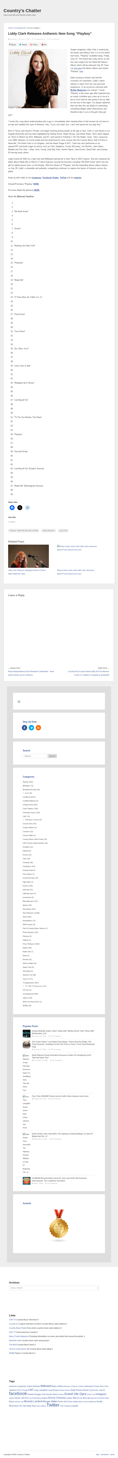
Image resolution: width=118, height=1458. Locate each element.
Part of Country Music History (34, 928)
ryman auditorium (89, 1402)
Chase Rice (99, 1386)
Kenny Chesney (57, 1397)
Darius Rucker (64, 1390)
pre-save (78, 68)
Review (25, 959)
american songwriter (17, 1386)
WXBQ (25, 1005)
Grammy (60, 1394)
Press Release (28, 944)
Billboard (46, 1386)
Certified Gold (28, 797)
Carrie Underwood (86, 1386)
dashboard (105, 1454)
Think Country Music (17, 1349)
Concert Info (27, 824)
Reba (25, 956)
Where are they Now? (31, 1002)
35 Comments (56, 1049)
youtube (74, 1406)
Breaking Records (29, 790)
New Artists (27, 909)
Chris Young (22, 1390)
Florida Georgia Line (36, 1394)
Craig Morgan (53, 1390)
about (112, 1454)
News (25, 917)
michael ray (19, 1402)
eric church (100, 1390)
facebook (18, 1393)
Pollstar (25, 940)
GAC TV (12, 1332)
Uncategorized (39, 39)
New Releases (28, 913)
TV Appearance (28, 983)
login (97, 1454)
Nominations (27, 921)
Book (27, 793)
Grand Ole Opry (29, 878)
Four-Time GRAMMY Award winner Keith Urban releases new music (60, 1096)
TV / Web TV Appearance (34, 986)
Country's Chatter (22, 10)
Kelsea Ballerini (42, 1398)
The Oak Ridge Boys (27, 1406)
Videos (25, 998)
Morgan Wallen (50, 1401)
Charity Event (28, 805)
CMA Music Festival (32, 820)
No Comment (54, 39)
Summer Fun (27, 975)
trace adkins (41, 1406)
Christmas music (29, 812)
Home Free (91, 1394)
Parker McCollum (65, 1402)
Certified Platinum (29, 801)
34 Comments (56, 1139)
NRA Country (28, 924)
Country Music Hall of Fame (33, 839)
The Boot (13, 1345)
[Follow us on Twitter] (31, 727)
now (81, 71)
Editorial (26, 851)
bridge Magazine (49, 530)
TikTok (63, 178)
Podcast (26, 936)
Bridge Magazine (78, 90)
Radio (25, 948)
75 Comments (56, 1036)
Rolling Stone (78, 1402)
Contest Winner (28, 827)
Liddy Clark (63, 530)
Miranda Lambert (33, 1401)
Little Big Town (28, 893)
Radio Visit (27, 952)
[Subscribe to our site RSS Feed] (38, 727)
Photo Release (28, 932)
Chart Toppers (28, 808)
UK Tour (26, 990)
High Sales (27, 882)
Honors (25, 886)
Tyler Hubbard (65, 1406)
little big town (92, 1398)
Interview (26, 890)
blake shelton (58, 1386)
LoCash (100, 1398)
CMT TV (12, 1320)
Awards (25, 782)
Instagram (36, 178)
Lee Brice (83, 1398)
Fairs (25, 859)
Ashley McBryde (33, 1386)
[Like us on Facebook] (24, 727)
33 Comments (52, 1183)
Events (25, 855)
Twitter (55, 178)
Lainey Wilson (72, 1398)
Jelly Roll (25, 1398)
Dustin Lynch (89, 1390)
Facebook (47, 178)
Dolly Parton (77, 1390)
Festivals (26, 862)
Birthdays (26, 786)
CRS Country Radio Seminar (33, 843)
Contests (26, 831)
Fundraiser (27, 866)
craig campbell (40, 1390)
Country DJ (13, 1324)
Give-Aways (27, 874)
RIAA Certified (28, 963)
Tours (25, 979)
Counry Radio (28, 835)
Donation (26, 847)
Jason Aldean (14, 1398)
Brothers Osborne (71, 1386)
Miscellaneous (28, 901)
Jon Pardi (32, 1398)
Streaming (26, 971)
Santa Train (27, 967)
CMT (24, 816)
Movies (25, 905)
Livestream (27, 897)
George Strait (28, 870)
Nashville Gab (15, 1340)
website (77, 178)
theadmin (13, 39)
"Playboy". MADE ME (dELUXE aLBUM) (24, 530)
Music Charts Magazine (19, 1336)
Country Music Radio (18, 1328)
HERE (36, 184)
